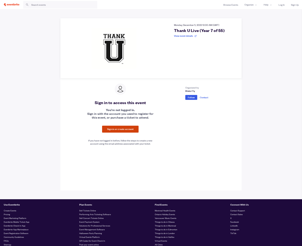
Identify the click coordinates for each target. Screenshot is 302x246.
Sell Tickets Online (87, 210)
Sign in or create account (120, 129)
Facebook (234, 221)
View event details (183, 35)
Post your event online (89, 244)
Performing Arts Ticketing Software (95, 214)
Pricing (7, 214)
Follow (191, 97)
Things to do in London (165, 233)
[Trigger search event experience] (60, 4)
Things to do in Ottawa (165, 221)
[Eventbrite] (11, 4)
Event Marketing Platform (15, 218)
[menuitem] (250, 4)
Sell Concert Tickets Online (91, 218)
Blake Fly (190, 90)
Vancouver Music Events (165, 218)
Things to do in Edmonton (166, 229)
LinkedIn (234, 225)
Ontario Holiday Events (165, 214)
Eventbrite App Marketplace (16, 229)
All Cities (159, 244)
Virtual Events (161, 240)
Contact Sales (236, 214)
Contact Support (237, 210)
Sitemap (7, 244)
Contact (204, 97)
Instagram (234, 229)
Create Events (10, 210)
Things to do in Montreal (165, 225)
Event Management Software (92, 229)
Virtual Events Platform (89, 236)
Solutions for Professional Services (94, 225)
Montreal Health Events (165, 210)
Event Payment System (89, 221)
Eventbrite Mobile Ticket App (16, 221)
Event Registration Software (16, 233)
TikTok (233, 233)
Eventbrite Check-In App (14, 225)
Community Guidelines (14, 236)
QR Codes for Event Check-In (92, 240)
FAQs (6, 240)
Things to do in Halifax (164, 236)
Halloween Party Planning (90, 233)
